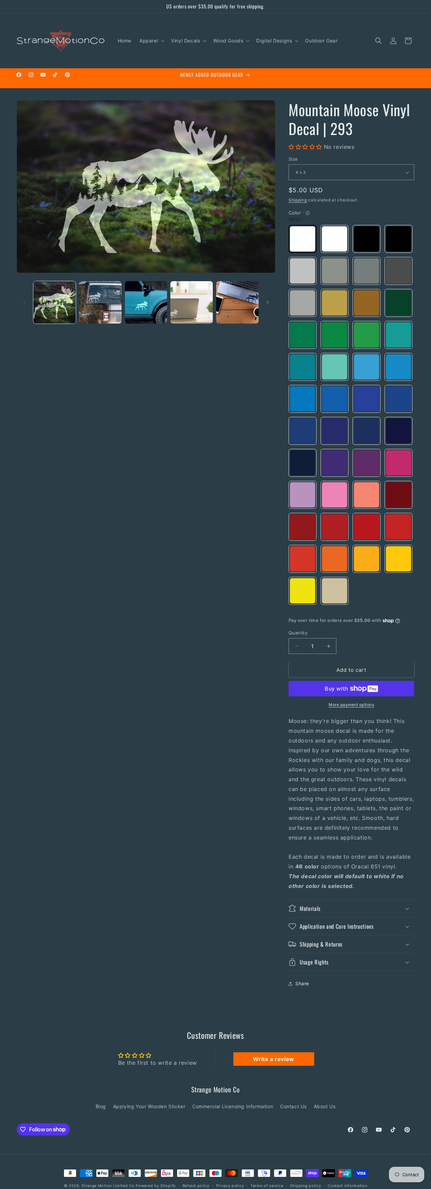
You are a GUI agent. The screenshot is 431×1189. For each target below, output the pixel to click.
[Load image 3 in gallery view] (146, 302)
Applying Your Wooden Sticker (149, 1106)
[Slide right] (267, 302)
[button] (151, 41)
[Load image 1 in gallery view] (54, 302)
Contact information (347, 1185)
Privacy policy (230, 1185)
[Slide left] (24, 302)
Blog (101, 1106)
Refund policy (196, 1185)
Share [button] (302, 983)
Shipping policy (305, 1185)
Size (293, 159)
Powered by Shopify (156, 1185)
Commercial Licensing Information (232, 1106)
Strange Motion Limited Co (108, 1185)
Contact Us (293, 1106)
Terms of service (267, 1185)
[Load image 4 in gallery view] (191, 302)
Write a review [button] (273, 1059)
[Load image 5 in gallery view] (237, 302)
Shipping (298, 199)
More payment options (351, 704)
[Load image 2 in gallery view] (100, 302)
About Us (325, 1106)
